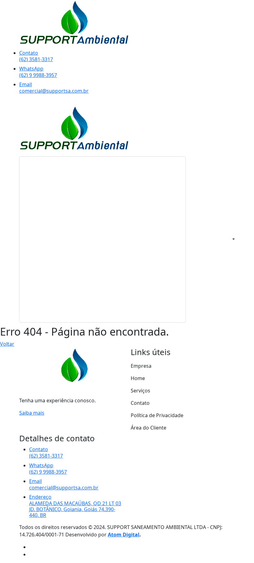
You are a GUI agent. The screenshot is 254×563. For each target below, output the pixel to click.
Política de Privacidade (157, 415)
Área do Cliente (148, 427)
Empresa (141, 365)
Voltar (7, 344)
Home (138, 378)
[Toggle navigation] (102, 239)
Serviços (140, 390)
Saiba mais (31, 412)
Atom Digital (123, 534)
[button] (233, 239)
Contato (140, 403)
